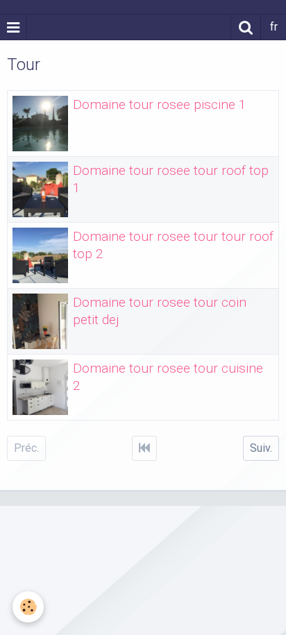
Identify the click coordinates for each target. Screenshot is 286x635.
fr (274, 26)
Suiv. (261, 448)
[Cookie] (28, 607)
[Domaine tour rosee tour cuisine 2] (40, 387)
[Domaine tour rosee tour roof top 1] (40, 189)
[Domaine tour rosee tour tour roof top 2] (40, 255)
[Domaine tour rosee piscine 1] (40, 123)
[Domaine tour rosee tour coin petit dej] (40, 321)
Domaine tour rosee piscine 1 (159, 104)
